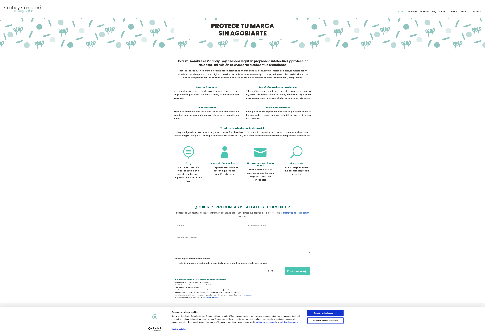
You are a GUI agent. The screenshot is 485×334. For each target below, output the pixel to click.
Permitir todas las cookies (325, 313)
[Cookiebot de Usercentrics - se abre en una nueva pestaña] (155, 329)
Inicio (400, 12)
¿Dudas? (464, 12)
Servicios (424, 12)
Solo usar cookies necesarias (325, 320)
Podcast (443, 12)
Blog (434, 12)
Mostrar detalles (179, 329)
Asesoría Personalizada (224, 163)
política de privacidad (266, 322)
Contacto (476, 12)
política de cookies (289, 322)
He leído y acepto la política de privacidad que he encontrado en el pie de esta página (222, 263)
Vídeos (454, 12)
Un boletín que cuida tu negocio (260, 164)
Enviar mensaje (297, 271)
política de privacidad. (243, 295)
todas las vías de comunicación (295, 213)
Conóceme (412, 12)
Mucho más (296, 163)
